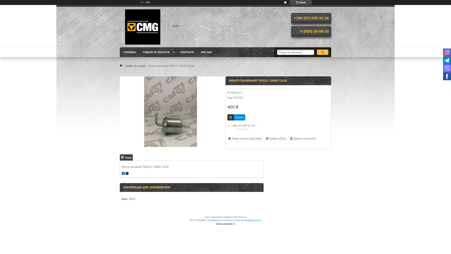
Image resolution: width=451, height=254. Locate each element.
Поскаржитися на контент (221, 220)
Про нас (206, 52)
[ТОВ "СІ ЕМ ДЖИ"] (143, 26)
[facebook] (123, 173)
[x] (127, 173)
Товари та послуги (156, 52)
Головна (129, 52)
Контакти (187, 52)
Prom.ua (242, 217)
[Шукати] (322, 52)
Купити (239, 117)
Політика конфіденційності (248, 220)
